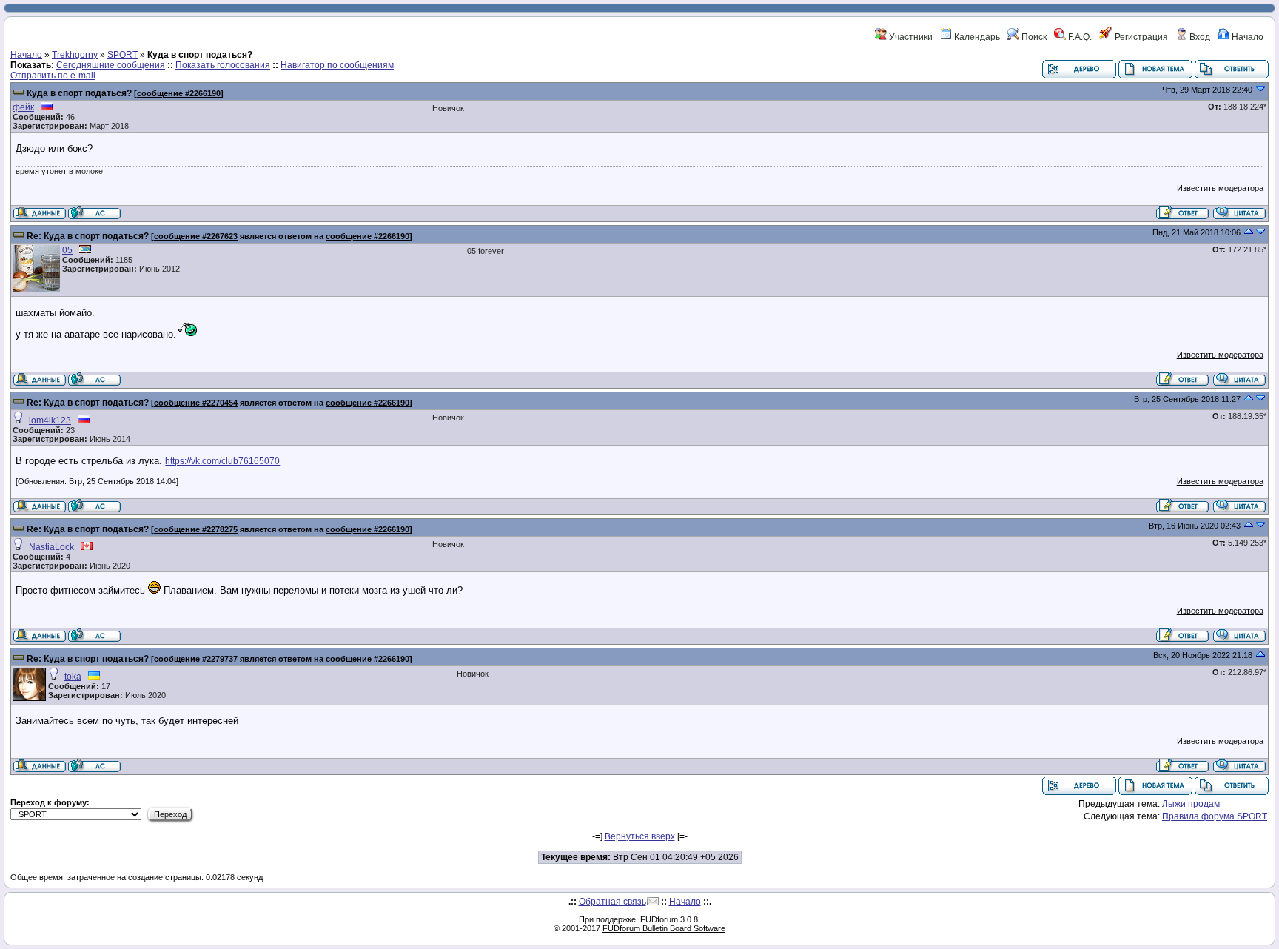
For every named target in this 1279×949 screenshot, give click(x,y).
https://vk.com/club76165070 (222, 461)
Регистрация (1140, 37)
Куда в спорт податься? (79, 93)
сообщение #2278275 (196, 529)
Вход (1198, 37)
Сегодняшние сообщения (110, 65)
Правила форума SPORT (1214, 816)
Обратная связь (612, 901)
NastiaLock (51, 547)
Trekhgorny (75, 55)
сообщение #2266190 (179, 93)
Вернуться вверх (640, 836)
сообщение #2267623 (196, 236)
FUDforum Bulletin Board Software (663, 928)
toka (72, 676)
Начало (1246, 37)
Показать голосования (222, 65)
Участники (910, 37)
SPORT (122, 55)
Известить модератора (1220, 188)
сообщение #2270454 (196, 402)
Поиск (1033, 37)
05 (67, 250)
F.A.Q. (1079, 37)
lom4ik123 (50, 420)
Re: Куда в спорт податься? (88, 236)
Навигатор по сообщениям (337, 65)
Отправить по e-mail (52, 75)
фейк (23, 107)
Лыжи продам (1191, 804)
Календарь (976, 37)
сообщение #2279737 (196, 658)
